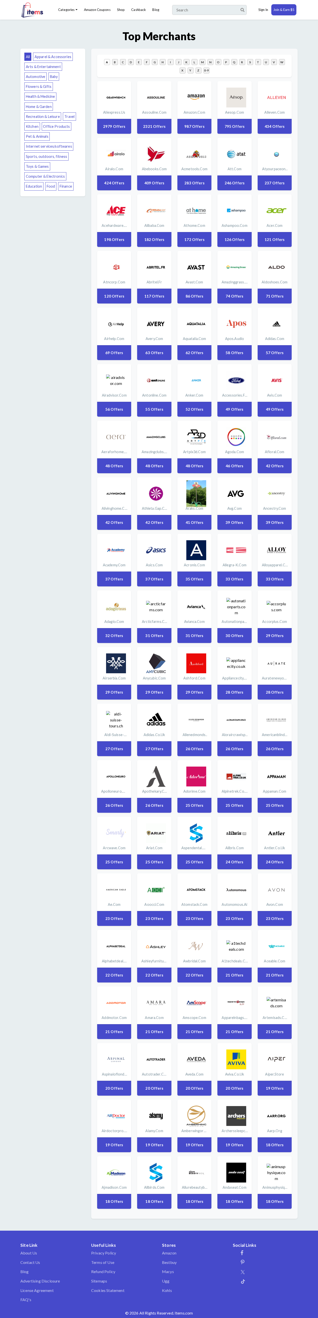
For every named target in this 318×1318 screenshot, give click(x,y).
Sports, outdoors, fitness (46, 156)
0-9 (206, 70)
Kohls (167, 1290)
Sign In (263, 10)
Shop (121, 10)
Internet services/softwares (49, 146)
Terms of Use (102, 1262)
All (28, 57)
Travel (69, 116)
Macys (168, 1271)
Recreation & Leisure (43, 116)
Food (51, 186)
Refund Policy (103, 1271)
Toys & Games (37, 166)
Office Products (56, 126)
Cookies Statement (107, 1290)
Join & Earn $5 (283, 10)
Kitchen (32, 126)
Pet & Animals (37, 136)
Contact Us (30, 1262)
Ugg (165, 1281)
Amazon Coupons (97, 10)
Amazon (169, 1252)
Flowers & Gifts (38, 86)
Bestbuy (169, 1262)
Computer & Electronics (45, 176)
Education (34, 186)
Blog (155, 10)
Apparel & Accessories (53, 57)
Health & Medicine (40, 96)
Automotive (35, 76)
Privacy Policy (103, 1252)
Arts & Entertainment (43, 67)
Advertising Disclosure (40, 1281)
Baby (54, 76)
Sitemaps (99, 1281)
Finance (66, 186)
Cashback (138, 10)
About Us (28, 1252)
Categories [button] (66, 10)
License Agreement (37, 1290)
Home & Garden (39, 106)
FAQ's (25, 1299)
